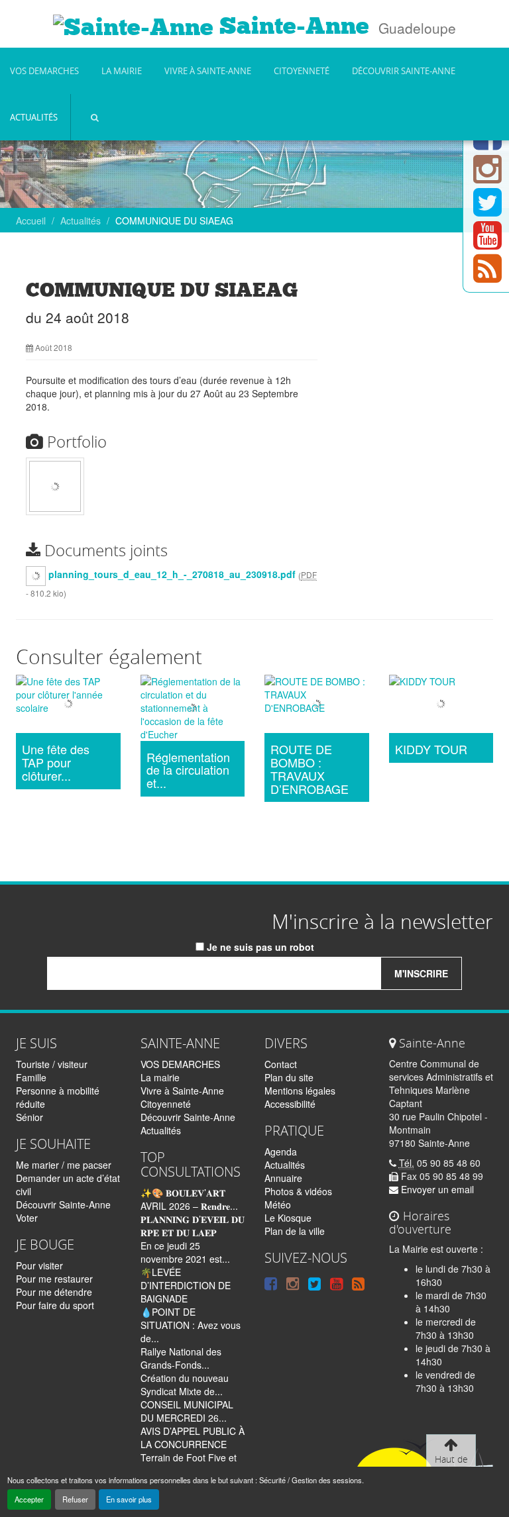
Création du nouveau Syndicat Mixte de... (185, 1384)
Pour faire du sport (55, 1305)
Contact (280, 1064)
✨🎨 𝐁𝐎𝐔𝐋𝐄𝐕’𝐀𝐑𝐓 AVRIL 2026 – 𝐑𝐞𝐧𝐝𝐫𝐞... (189, 1199)
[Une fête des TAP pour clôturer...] (68, 706)
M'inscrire (421, 973)
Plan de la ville (294, 1231)
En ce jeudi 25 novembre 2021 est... (185, 1252)
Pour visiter (39, 1265)
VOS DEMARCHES (44, 71)
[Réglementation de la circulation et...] (193, 709)
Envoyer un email (436, 1189)
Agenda (280, 1151)
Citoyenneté (301, 71)
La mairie (121, 71)
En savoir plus (129, 1499)
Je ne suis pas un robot (259, 947)
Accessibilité (289, 1103)
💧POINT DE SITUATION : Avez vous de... (191, 1325)
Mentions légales (299, 1090)
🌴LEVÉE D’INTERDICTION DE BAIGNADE (186, 1285)
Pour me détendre (54, 1291)
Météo (277, 1204)
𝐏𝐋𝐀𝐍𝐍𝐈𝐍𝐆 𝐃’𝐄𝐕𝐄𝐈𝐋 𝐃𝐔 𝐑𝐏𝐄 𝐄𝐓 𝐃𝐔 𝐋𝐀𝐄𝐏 (193, 1225)
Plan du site (288, 1077)
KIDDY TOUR (431, 749)
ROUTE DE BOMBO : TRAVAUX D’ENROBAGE (309, 769)
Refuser (75, 1499)
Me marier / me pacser (63, 1164)
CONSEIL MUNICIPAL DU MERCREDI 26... (187, 1411)
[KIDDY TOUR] (441, 706)
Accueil (31, 220)
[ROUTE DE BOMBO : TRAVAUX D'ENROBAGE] (316, 706)
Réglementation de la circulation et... (188, 770)
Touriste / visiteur (51, 1064)
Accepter (29, 1499)
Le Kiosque (287, 1217)
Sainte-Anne (291, 25)
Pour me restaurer (54, 1278)
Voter (27, 1217)
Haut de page (451, 1466)
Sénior (29, 1117)
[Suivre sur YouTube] (487, 243)
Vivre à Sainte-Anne (207, 71)
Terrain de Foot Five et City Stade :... (189, 1464)
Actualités (34, 117)
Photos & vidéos (298, 1191)
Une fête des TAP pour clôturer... (55, 762)
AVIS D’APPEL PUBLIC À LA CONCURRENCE (193, 1437)
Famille (31, 1077)
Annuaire (283, 1178)
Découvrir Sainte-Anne (403, 71)
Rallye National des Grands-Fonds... (181, 1358)
